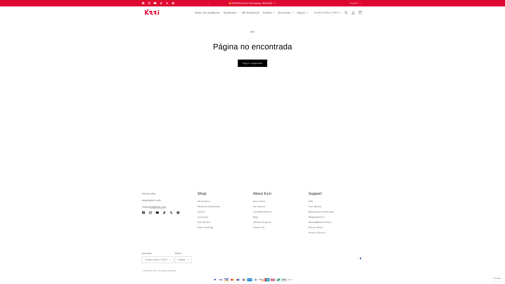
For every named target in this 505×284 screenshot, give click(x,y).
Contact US (258, 227)
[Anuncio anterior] (209, 3)
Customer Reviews (262, 212)
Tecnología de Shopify (167, 271)
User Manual (315, 206)
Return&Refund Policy (320, 222)
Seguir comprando (252, 63)
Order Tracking (205, 227)
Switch (201, 212)
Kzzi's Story (259, 201)
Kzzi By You (204, 222)
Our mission (259, 206)
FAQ (311, 201)
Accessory (203, 217)
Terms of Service (317, 232)
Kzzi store (153, 271)
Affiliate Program (262, 222)
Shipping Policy (317, 217)
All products (204, 201)
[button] (231, 12)
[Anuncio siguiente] (296, 3)
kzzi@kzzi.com (157, 207)
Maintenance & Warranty (321, 212)
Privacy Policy (316, 227)
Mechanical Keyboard (209, 206)
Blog (255, 217)
